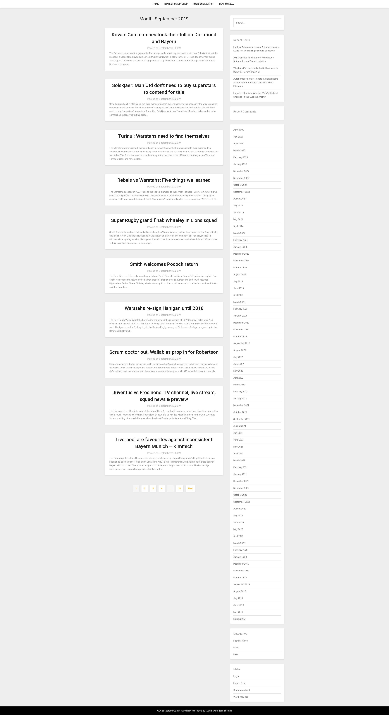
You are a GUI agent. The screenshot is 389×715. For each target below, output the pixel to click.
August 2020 (239, 508)
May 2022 (238, 370)
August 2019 (239, 591)
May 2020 (238, 529)
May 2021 (238, 446)
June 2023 (238, 288)
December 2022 (241, 322)
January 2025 (240, 164)
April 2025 (238, 143)
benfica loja (226, 4)
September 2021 (241, 419)
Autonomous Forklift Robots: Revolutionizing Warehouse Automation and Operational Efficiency (255, 82)
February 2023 (240, 309)
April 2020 (238, 536)
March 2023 (239, 302)
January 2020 (240, 557)
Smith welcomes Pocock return (164, 264)
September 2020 (241, 501)
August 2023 (239, 274)
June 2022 (238, 364)
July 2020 (238, 515)
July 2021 (238, 433)
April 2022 (238, 377)
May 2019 (238, 612)
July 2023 (238, 281)
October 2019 (240, 577)
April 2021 (238, 453)
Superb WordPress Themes (218, 711)
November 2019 (241, 570)
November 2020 (241, 488)
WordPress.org (240, 697)
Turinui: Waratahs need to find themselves (164, 136)
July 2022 (238, 357)
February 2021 (240, 467)
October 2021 (240, 412)
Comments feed (241, 690)
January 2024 (240, 247)
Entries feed (239, 683)
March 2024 (239, 233)
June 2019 (238, 605)
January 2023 (240, 315)
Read (235, 654)
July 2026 (238, 136)
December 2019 (241, 563)
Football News (240, 640)
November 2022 (241, 329)
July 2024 (238, 205)
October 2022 (240, 336)
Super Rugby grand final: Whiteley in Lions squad (164, 220)
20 (179, 488)
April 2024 (238, 226)
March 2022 (239, 384)
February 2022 (240, 391)
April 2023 (238, 295)
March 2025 (239, 150)
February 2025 (240, 157)
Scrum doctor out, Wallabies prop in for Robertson (164, 352)
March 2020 (239, 543)
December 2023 (241, 253)
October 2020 (240, 495)
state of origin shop (176, 4)
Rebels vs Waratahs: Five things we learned (164, 180)
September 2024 (241, 192)
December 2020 (241, 481)
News (236, 647)
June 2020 (238, 522)
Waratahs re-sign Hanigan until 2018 (164, 308)
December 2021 (241, 405)
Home (156, 4)
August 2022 (239, 350)
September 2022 (241, 343)
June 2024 (238, 212)
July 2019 (238, 598)
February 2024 (240, 240)
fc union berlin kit (203, 4)
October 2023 (240, 267)
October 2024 (240, 185)
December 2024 (241, 171)
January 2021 (240, 474)
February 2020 (240, 550)
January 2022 (240, 398)
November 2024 (241, 178)
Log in (236, 676)
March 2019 (239, 619)
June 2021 (238, 439)
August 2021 (239, 426)
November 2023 (241, 260)
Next (190, 488)
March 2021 (239, 460)
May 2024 (238, 219)
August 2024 (239, 198)
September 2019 (241, 584)
